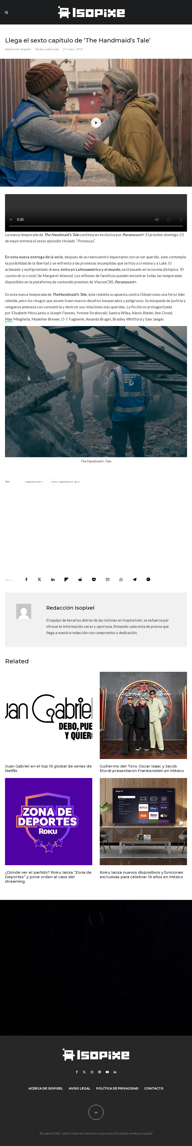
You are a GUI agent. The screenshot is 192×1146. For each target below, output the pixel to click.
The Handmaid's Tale (66, 482)
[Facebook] (77, 1072)
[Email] (108, 579)
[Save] (94, 579)
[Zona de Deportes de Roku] (48, 821)
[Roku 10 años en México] (143, 821)
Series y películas (46, 49)
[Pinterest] (99, 1072)
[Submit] (80, 579)
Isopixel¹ (147, 1133)
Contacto (154, 1088)
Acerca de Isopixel (45, 1088)
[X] (84, 1072)
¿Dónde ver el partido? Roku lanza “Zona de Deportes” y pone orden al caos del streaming (48, 877)
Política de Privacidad (117, 1088)
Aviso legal (79, 1088)
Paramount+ (35, 482)
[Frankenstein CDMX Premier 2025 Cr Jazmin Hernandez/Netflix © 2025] (143, 715)
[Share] (26, 579)
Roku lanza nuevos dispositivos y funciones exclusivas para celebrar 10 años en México (141, 874)
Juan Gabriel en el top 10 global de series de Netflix (48, 768)
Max (8, 319)
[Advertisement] (96, 531)
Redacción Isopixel (18, 49)
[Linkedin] (115, 1072)
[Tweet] (39, 579)
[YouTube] (107, 1072)
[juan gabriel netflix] (48, 715)
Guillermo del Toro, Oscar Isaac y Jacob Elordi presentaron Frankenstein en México (142, 768)
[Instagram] (92, 1072)
